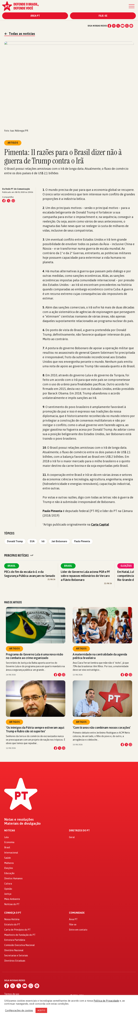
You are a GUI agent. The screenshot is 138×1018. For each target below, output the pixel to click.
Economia (9, 842)
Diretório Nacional (13, 950)
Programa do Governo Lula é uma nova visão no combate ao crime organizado (34, 656)
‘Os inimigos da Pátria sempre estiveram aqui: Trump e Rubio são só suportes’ (35, 729)
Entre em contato (78, 929)
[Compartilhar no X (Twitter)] (8, 200)
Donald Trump (15, 541)
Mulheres (9, 863)
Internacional (11, 852)
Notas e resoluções (19, 819)
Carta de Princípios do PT (17, 929)
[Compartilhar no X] (59, 674)
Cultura (8, 883)
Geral (72, 837)
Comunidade (77, 913)
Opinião (8, 888)
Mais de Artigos (13, 602)
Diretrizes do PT (79, 830)
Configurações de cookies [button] (19, 1010)
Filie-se (103, 15)
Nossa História (11, 919)
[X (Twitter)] (118, 26)
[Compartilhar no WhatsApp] (13, 200)
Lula (6, 837)
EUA (32, 541)
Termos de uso (11, 994)
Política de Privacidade (106, 1000)
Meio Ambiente (12, 899)
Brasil (12, 565)
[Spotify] (131, 26)
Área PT (35, 15)
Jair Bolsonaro (59, 541)
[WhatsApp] (127, 26)
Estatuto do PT (12, 924)
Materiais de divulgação (22, 823)
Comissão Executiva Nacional (19, 945)
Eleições (126, 565)
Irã (43, 541)
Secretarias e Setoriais (16, 955)
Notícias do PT (12, 904)
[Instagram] (114, 26)
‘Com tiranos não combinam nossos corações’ (102, 727)
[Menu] (131, 6)
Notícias (9, 830)
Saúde (7, 857)
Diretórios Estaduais (14, 960)
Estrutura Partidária (14, 940)
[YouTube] (122, 26)
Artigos (14, 648)
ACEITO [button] (41, 1010)
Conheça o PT (12, 913)
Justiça (7, 894)
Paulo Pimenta (82, 541)
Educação (9, 873)
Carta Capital (100, 524)
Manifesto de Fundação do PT (20, 935)
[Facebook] (109, 26)
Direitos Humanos (13, 878)
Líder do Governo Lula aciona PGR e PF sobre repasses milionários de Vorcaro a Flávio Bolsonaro (85, 576)
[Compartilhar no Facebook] (4, 200)
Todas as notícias (19, 34)
